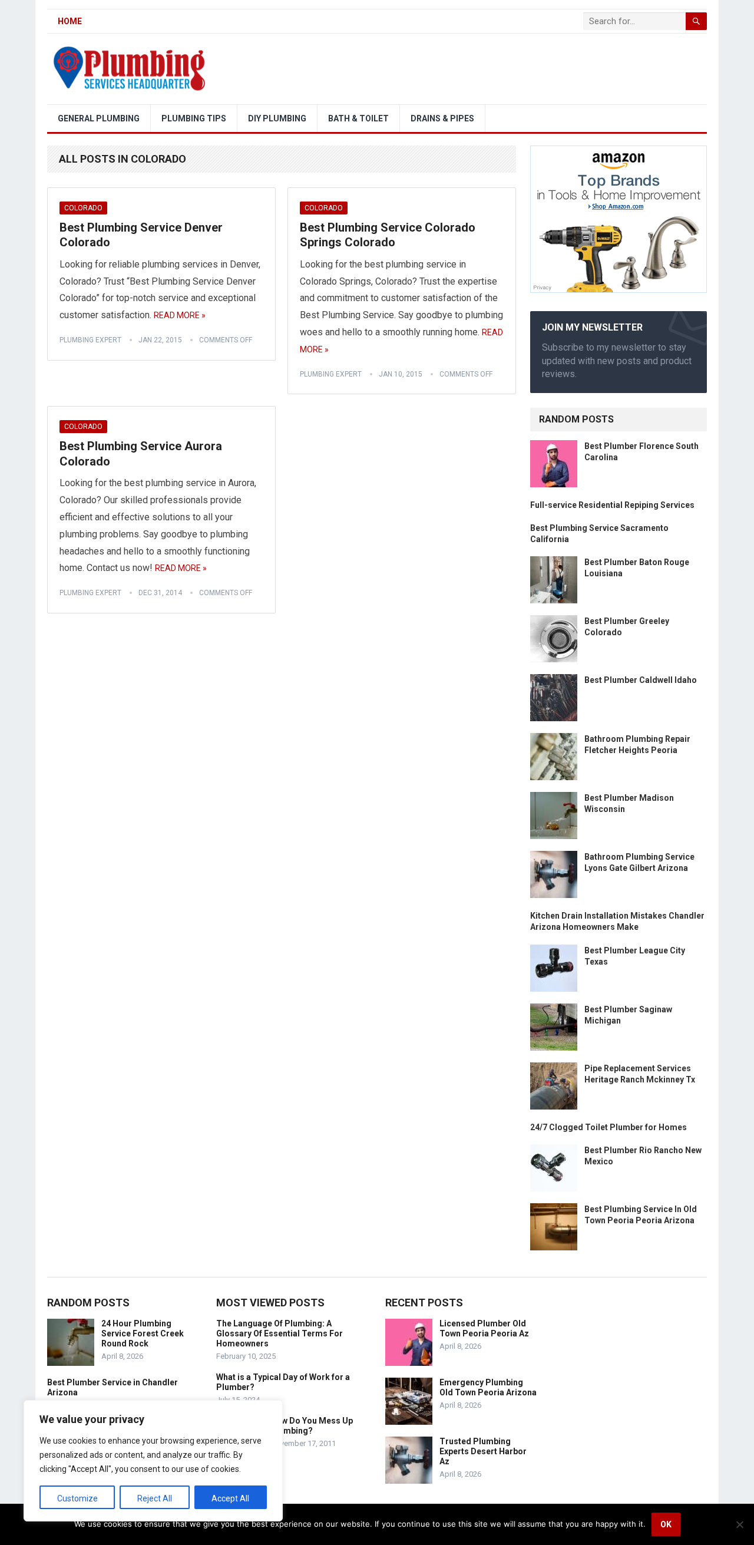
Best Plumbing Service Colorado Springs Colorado (387, 235)
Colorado (83, 208)
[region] (153, 1460)
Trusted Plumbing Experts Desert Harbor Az (483, 1451)
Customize (77, 1498)
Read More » (180, 315)
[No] (739, 1524)
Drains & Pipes (442, 118)
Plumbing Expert (90, 340)
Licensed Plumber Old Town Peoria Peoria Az (484, 1328)
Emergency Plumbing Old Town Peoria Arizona (488, 1387)
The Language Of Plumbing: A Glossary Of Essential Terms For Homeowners (279, 1333)
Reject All (154, 1498)
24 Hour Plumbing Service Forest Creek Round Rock (142, 1333)
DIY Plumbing (277, 118)
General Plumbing (99, 118)
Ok (666, 1524)
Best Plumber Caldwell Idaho (640, 680)
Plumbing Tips (193, 118)
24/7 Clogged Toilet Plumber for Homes (608, 1127)
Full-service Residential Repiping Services (612, 505)
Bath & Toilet (358, 118)
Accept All (230, 1498)
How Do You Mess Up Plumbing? (311, 1425)
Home (70, 21)
